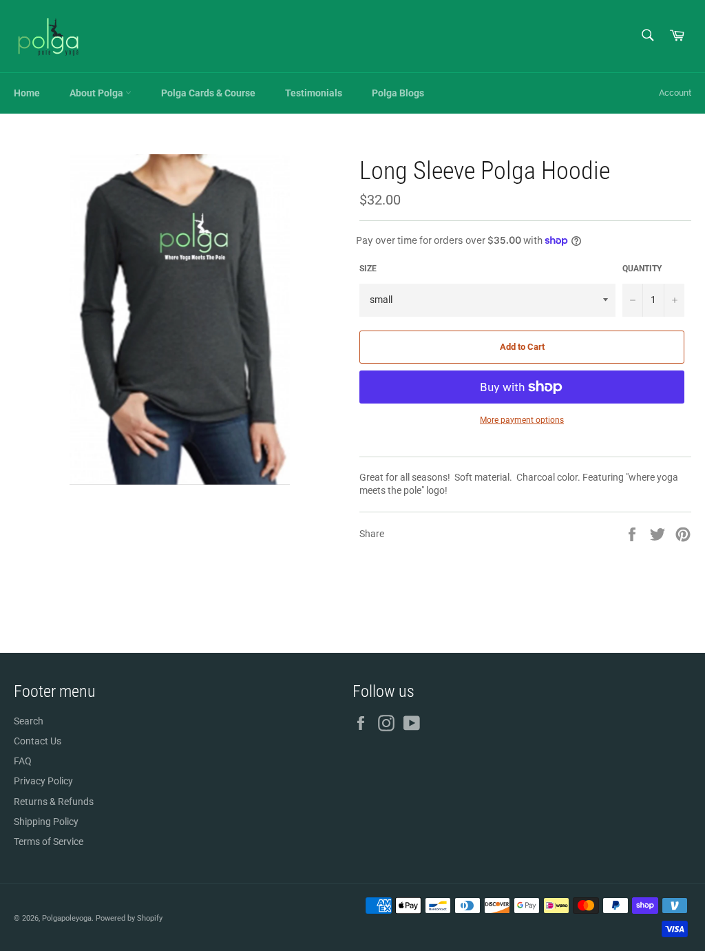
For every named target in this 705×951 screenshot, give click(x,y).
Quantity (642, 268)
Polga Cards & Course (208, 92)
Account (675, 92)
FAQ (23, 760)
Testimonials (313, 92)
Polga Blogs (398, 92)
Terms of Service (48, 841)
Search (28, 721)
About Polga (97, 92)
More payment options (522, 420)
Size (368, 268)
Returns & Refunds (54, 801)
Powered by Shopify (129, 918)
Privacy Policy (43, 780)
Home (27, 92)
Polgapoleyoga (67, 918)
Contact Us (37, 740)
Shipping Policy (46, 821)
